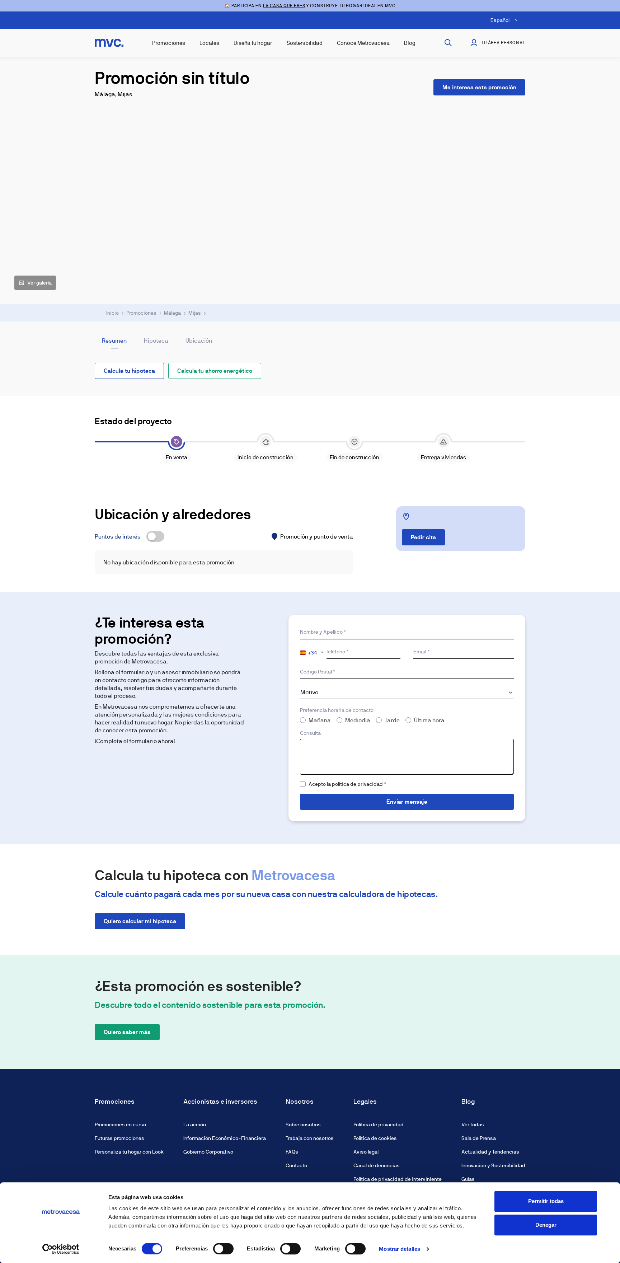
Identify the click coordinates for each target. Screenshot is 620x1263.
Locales (209, 43)
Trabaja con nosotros (310, 1138)
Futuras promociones (119, 1138)
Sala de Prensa (478, 1138)
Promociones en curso (120, 1124)
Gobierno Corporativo (208, 1152)
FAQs (292, 1152)
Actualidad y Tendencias (490, 1152)
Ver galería (39, 283)
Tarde (392, 720)
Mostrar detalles (399, 1249)
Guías (468, 1179)
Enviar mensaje (406, 801)
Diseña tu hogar (253, 43)
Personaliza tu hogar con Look (129, 1152)
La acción (194, 1124)
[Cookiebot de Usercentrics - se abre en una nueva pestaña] (60, 1249)
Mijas (194, 313)
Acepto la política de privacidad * (347, 784)
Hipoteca (156, 340)
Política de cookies (375, 1138)
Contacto (296, 1165)
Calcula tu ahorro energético (214, 370)
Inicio (112, 313)
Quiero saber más (127, 1032)
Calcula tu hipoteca (129, 370)
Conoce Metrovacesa (363, 43)
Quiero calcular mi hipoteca (140, 921)
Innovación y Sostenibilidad (493, 1165)
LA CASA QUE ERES (284, 5)
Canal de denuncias (376, 1165)
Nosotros (300, 1101)
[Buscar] (448, 42)
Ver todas (472, 1124)
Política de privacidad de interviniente (397, 1179)
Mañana (320, 720)
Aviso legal (366, 1152)
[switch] (223, 1248)
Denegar (545, 1225)
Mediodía (357, 720)
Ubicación (198, 340)
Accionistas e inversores (220, 1101)
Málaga (172, 313)
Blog (409, 43)
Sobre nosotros (303, 1124)
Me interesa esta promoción (479, 87)
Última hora (429, 720)
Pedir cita (423, 537)
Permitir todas (546, 1201)
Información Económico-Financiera (224, 1138)
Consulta (310, 733)
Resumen (114, 340)
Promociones (168, 43)
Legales (365, 1101)
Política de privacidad (378, 1124)
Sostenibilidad (305, 43)
